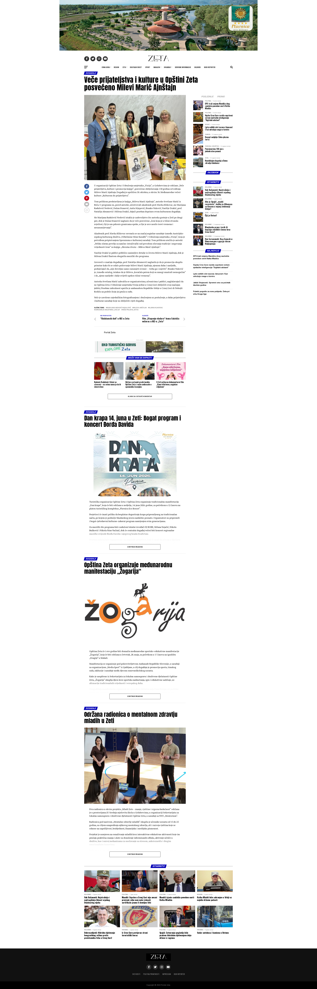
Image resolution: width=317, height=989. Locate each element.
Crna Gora (106, 67)
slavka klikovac (156, 308)
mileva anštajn (140, 308)
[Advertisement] (213, 395)
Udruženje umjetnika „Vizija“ (107, 310)
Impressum (166, 974)
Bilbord (197, 67)
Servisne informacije (183, 67)
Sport (147, 67)
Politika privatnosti (151, 974)
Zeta (124, 67)
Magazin (157, 67)
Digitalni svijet (136, 67)
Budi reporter (209, 67)
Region (116, 67)
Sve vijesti (136, 974)
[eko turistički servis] (140, 352)
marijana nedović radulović (119, 308)
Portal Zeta (109, 332)
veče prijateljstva (130, 310)
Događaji (167, 67)
